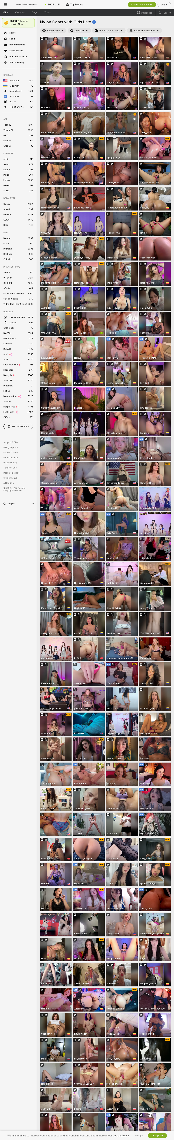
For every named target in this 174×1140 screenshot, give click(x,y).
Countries (79, 30)
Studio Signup (10, 478)
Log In (164, 4)
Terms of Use (10, 468)
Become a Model (11, 473)
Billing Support (10, 447)
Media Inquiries (10, 457)
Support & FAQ (10, 442)
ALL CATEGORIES (20, 426)
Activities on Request (144, 30)
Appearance (53, 30)
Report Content (10, 452)
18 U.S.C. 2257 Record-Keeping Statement (14, 489)
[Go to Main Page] (26, 4)
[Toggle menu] (5, 4)
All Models (8, 483)
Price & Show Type (109, 30)
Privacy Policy (10, 463)
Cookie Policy (121, 1135)
